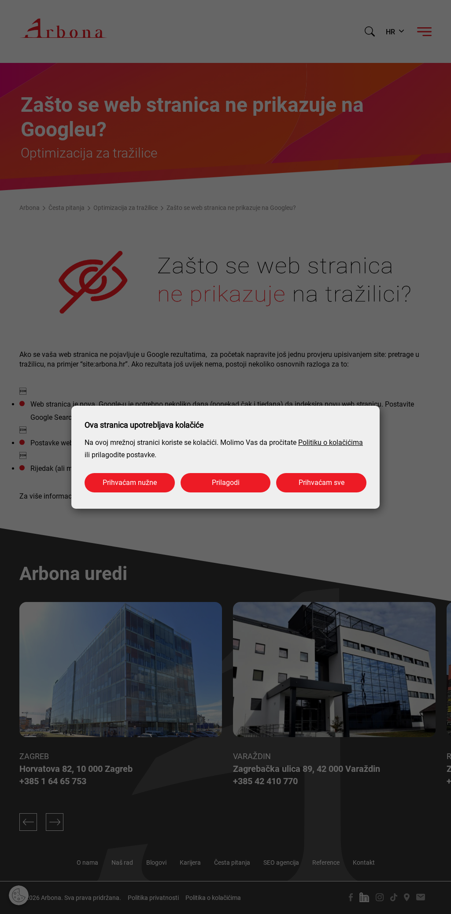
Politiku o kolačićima (330, 442)
